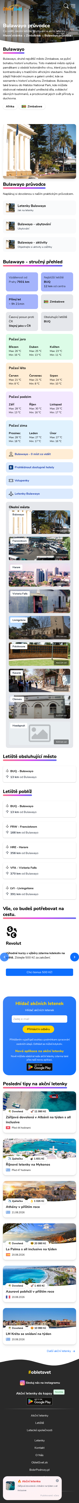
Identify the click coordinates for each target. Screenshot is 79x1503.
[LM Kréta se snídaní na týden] (39, 1318)
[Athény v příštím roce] (39, 1191)
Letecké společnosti (39, 1430)
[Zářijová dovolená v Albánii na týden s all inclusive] (39, 1101)
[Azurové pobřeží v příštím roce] (39, 1276)
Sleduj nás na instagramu (43, 1383)
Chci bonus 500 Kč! (39, 972)
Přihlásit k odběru (38, 1029)
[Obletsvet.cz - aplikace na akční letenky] (39, 1067)
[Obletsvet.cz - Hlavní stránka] (12, 6)
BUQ (47, 282)
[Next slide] (74, 957)
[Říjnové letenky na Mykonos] (39, 1149)
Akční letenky (39, 1416)
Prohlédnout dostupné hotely (34, 467)
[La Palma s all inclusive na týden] (39, 1233)
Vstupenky (22, 481)
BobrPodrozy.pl (39, 1470)
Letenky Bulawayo (27, 494)
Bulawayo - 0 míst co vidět (33, 454)
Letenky (40, 1440)
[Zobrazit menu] (73, 6)
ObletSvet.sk (39, 1462)
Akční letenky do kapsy (39, 1393)
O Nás (39, 1455)
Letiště (39, 1423)
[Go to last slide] (4, 957)
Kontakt (39, 1448)
